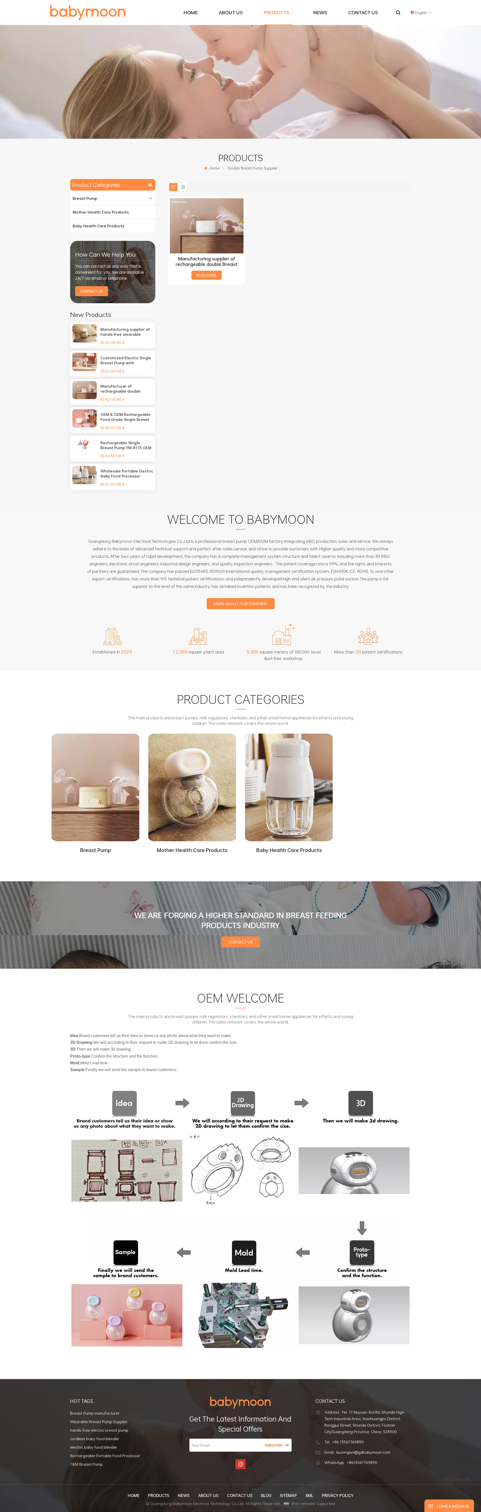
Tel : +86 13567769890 (344, 1442)
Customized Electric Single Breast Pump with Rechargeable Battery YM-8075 (125, 360)
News (320, 12)
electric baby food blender (93, 1447)
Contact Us (363, 12)
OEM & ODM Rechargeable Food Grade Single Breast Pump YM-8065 (125, 417)
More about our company (241, 604)
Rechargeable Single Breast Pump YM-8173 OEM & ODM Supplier (125, 445)
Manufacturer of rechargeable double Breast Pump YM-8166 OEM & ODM (125, 389)
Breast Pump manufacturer (95, 1413)
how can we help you (105, 254)
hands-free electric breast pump (99, 1430)
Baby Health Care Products (98, 226)
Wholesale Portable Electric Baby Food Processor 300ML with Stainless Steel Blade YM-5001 (126, 473)
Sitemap (288, 1495)
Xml (309, 1495)
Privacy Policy (337, 1495)
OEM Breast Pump (86, 1464)
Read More (111, 343)
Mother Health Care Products (101, 212)
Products (276, 12)
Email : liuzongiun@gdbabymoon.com (357, 1452)
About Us (231, 12)
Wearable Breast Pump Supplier (99, 1422)
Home (191, 12)
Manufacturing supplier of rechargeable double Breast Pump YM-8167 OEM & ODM (206, 261)
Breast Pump (85, 198)
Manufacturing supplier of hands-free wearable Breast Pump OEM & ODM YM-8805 (125, 332)
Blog (266, 1495)
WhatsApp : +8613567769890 (350, 1462)
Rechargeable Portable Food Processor (105, 1456)
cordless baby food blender (94, 1439)
